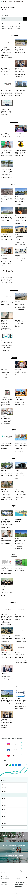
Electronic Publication (4, 883)
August (11, 26)
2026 (5, 784)
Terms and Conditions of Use (6, 872)
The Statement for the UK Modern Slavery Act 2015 (20, 884)
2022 (5, 798)
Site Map (17, 867)
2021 (5, 802)
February (10, 23)
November (10, 28)
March (15, 23)
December (17, 28)
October (4, 28)
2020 (5, 805)
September (18, 26)
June (3, 26)
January (4, 23)
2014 (5, 827)
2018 (5, 812)
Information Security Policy (5, 877)
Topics (4, 780)
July (7, 26)
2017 (5, 816)
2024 (5, 791)
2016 (5, 820)
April (20, 23)
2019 (5, 809)
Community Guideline (18, 877)
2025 (5, 787)
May (24, 23)
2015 (5, 823)
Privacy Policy (18, 871)
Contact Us (4, 867)
